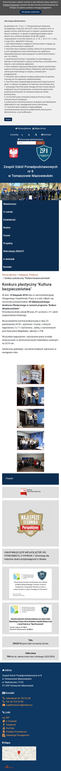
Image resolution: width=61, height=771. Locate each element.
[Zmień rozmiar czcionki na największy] (36, 135)
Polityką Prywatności (11, 5)
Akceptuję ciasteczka (30, 12)
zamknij (8, 119)
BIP (7, 717)
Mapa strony (40, 128)
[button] (3, 191)
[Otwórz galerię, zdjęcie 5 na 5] (30, 462)
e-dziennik (8, 259)
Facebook (10, 724)
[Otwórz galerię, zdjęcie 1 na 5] (30, 374)
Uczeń (6, 235)
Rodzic (6, 227)
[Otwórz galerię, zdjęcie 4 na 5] (30, 440)
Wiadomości (9, 204)
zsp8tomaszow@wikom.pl (18, 705)
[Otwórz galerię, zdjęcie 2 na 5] (30, 396)
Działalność (9, 219)
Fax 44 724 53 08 (14, 701)
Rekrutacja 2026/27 (13, 251)
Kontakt (7, 267)
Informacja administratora (31, 139)
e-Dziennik (11, 721)
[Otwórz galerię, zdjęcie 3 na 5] (30, 418)
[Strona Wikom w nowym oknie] (8, 766)
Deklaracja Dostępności (17, 735)
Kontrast (47, 135)
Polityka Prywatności (16, 731)
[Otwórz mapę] (19, 753)
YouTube (9, 728)
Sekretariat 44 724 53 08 (17, 698)
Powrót (9, 478)
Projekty (7, 243)
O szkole (8, 212)
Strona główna (24, 128)
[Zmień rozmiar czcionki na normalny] (22, 135)
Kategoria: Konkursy (28, 274)
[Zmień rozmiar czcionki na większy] (28, 135)
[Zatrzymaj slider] (30, 197)
